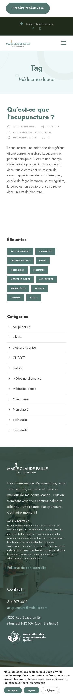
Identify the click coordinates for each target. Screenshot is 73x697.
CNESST (19, 357)
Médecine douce (25, 137)
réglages (39, 683)
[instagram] (40, 28)
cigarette (45, 251)
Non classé (43, 132)
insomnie (39, 270)
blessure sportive (24, 347)
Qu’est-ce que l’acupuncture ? (31, 113)
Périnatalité (18, 288)
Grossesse (17, 270)
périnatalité (20, 419)
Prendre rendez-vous (28, 8)
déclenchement (20, 260)
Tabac (34, 297)
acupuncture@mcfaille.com (27, 607)
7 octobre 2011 (24, 126)
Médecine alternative (27, 378)
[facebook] (33, 28)
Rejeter (31, 690)
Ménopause (46, 279)
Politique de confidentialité (26, 567)
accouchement (20, 251)
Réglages (50, 690)
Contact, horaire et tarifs (39, 24)
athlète (17, 337)
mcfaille (53, 126)
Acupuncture (23, 132)
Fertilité (18, 368)
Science (39, 288)
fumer (42, 260)
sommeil (16, 297)
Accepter (13, 690)
